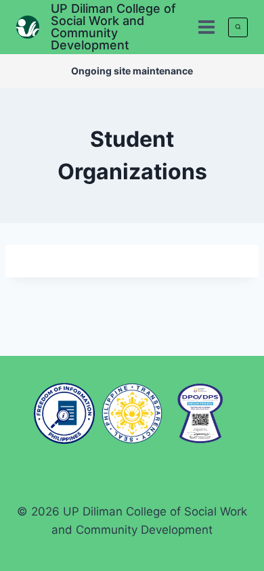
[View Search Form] (238, 27)
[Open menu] (206, 27)
